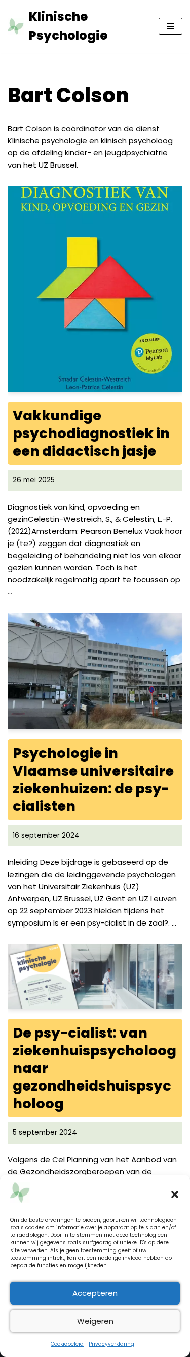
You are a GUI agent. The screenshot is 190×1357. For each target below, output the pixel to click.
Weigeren (95, 1321)
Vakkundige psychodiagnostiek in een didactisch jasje (91, 433)
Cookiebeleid (67, 1344)
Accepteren (95, 1293)
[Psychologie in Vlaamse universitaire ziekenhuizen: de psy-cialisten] (95, 671)
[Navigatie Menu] (170, 26)
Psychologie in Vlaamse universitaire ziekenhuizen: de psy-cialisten (93, 780)
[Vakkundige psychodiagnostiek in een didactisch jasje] (95, 289)
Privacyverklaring (111, 1344)
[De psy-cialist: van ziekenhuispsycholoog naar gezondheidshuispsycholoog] (95, 976)
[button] (175, 1194)
